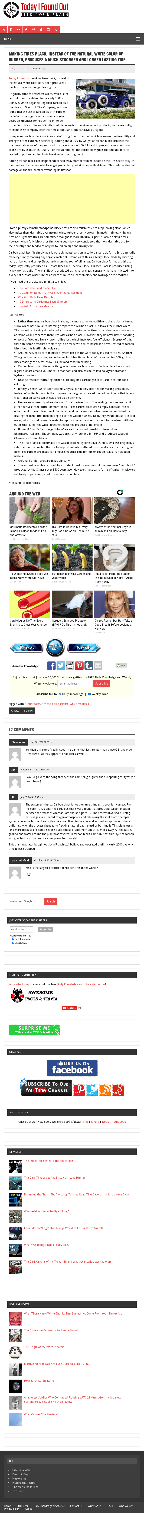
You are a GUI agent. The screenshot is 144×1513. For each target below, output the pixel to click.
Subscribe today (19, 984)
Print (85, 1121)
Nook (105, 1121)
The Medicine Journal (25, 1487)
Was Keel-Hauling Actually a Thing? (46, 1211)
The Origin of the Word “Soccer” (44, 1347)
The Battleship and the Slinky (36, 288)
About (28, 1509)
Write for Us (94, 1506)
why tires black (79, 704)
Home (7, 1506)
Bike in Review (21, 1470)
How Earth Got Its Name (39, 1380)
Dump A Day (20, 1474)
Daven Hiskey (38, 68)
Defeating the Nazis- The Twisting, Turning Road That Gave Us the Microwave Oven (76, 1194)
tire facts (47, 704)
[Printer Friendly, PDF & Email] (122, 666)
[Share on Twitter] (61, 665)
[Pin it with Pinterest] (79, 665)
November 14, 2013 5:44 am (35, 769)
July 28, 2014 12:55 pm (32, 797)
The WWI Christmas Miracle (35, 306)
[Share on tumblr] (88, 665)
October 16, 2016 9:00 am (47, 860)
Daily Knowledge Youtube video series (81, 984)
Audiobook (119, 1121)
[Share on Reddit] (70, 665)
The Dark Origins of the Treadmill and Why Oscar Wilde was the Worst (68, 1261)
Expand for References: (25, 482)
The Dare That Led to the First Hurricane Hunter (54, 1177)
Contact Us (76, 1506)
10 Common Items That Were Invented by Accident (50, 292)
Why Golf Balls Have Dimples (36, 297)
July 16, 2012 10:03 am (42, 742)
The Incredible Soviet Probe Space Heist (49, 1160)
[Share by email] (98, 665)
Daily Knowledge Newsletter (49, 1506)
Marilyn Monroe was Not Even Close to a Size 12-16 (56, 1364)
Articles (15, 710)
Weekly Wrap (100, 694)
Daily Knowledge (72, 694)
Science (28, 710)
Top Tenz (18, 1491)
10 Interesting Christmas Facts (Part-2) (42, 301)
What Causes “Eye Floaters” (41, 1414)
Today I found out (20, 78)
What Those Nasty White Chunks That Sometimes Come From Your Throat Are (73, 1313)
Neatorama (19, 1478)
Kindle (95, 1121)
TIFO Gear (22, 1506)
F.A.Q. (110, 1506)
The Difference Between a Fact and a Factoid (52, 1330)
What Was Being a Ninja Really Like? (46, 1244)
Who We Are (126, 1506)
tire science (61, 704)
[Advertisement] (72, 199)
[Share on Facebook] (51, 665)
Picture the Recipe (23, 1482)
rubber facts (32, 704)
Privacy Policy (11, 1509)
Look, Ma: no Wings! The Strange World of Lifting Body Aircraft (63, 1228)
